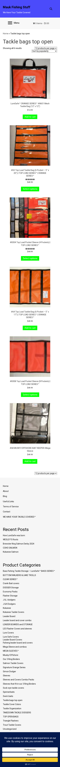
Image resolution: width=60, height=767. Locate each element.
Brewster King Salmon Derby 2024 (18, 544)
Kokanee (7, 608)
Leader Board (9, 616)
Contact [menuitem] (6, 511)
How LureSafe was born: (14, 535)
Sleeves (6, 675)
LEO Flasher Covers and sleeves (17, 628)
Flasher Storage (10, 596)
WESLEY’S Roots (10, 539)
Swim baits (8, 696)
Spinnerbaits (9, 692)
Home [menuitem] (5, 486)
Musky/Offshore (10, 655)
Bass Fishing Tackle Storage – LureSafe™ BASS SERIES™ (29, 571)
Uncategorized (9, 729)
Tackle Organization (12, 708)
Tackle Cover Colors (12, 704)
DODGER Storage (11, 587)
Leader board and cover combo (17, 620)
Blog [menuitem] (5, 496)
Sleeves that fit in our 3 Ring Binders (19, 684)
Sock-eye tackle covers (13, 688)
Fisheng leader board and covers (18, 643)
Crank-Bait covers (11, 583)
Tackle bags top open (12, 700)
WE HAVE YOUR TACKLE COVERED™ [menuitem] (19, 517)
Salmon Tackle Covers (13, 663)
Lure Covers (8, 633)
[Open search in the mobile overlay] (51, 9)
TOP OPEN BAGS (10, 716)
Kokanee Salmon (10, 552)
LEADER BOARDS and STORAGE (18, 624)
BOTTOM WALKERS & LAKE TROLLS (19, 575)
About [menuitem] (6, 491)
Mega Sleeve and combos (15, 647)
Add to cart (30, 117)
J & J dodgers (9, 600)
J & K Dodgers (9, 604)
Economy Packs (10, 591)
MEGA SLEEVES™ (11, 651)
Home (5, 33)
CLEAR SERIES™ (10, 579)
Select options (30, 189)
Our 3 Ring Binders (11, 659)
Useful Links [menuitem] (8, 501)
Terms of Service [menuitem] (11, 506)
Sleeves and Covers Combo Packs (18, 679)
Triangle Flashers (10, 721)
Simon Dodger (9, 671)
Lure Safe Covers (11, 637)
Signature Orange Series (14, 667)
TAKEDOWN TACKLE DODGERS (17, 712)
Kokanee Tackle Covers (13, 612)
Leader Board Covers (12, 640)
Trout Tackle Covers (12, 725)
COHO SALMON (10, 548)
